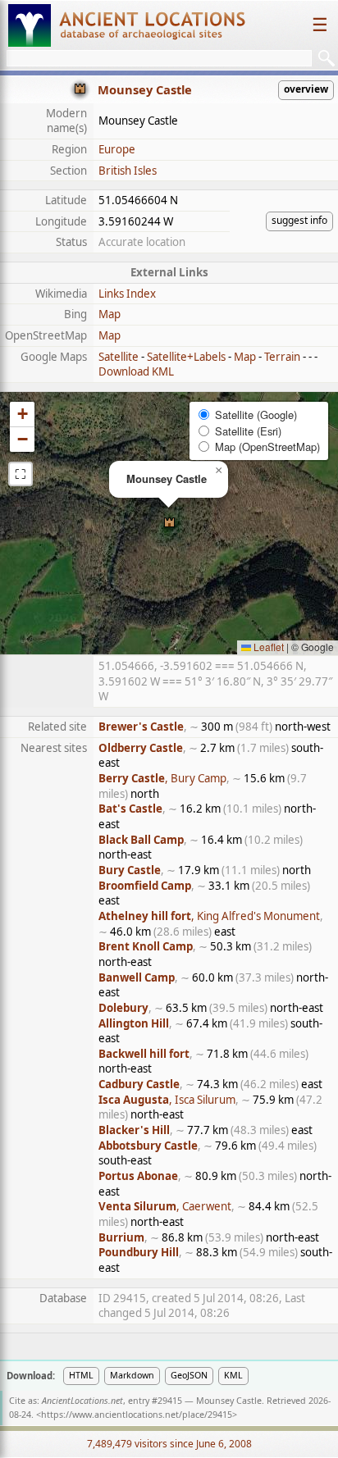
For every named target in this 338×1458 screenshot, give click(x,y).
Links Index (127, 293)
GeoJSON (189, 1375)
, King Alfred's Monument (209, 916)
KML (233, 1375)
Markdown (132, 1375)
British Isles (127, 170)
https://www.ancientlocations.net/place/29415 (136, 1414)
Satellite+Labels (186, 356)
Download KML (136, 371)
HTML (81, 1375)
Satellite (118, 356)
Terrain (282, 356)
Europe (116, 149)
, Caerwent (164, 1206)
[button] (169, 523)
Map (109, 314)
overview (306, 89)
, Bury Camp (162, 778)
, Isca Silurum (166, 1099)
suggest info (299, 220)
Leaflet (267, 647)
